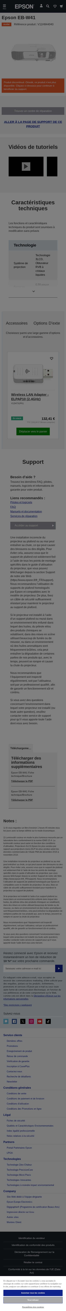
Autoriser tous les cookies (33, 1293)
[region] (33, 1293)
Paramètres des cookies (33, 1307)
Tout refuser (32, 1300)
